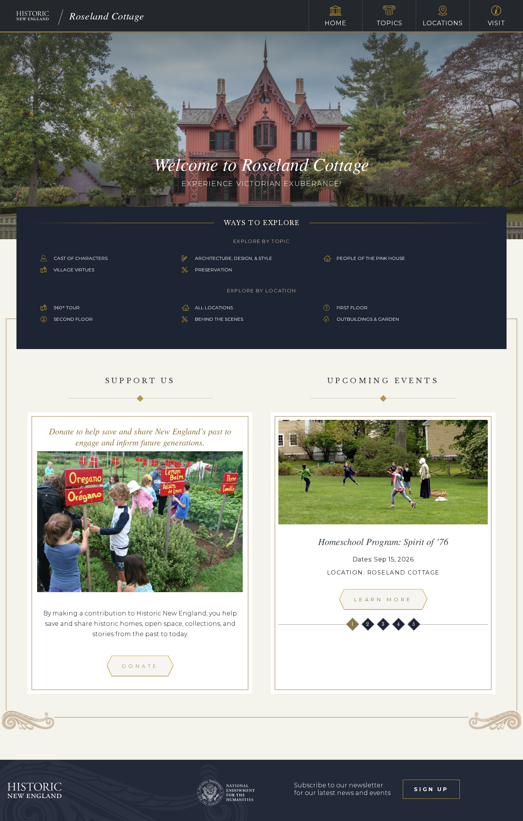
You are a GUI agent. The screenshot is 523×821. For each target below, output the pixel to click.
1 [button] (353, 624)
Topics (389, 23)
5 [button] (414, 624)
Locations (443, 23)
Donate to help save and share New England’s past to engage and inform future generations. (140, 436)
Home (335, 23)
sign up (431, 789)
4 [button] (399, 624)
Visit (496, 23)
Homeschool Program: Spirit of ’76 (383, 541)
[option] (383, 517)
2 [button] (368, 624)
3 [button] (383, 624)
